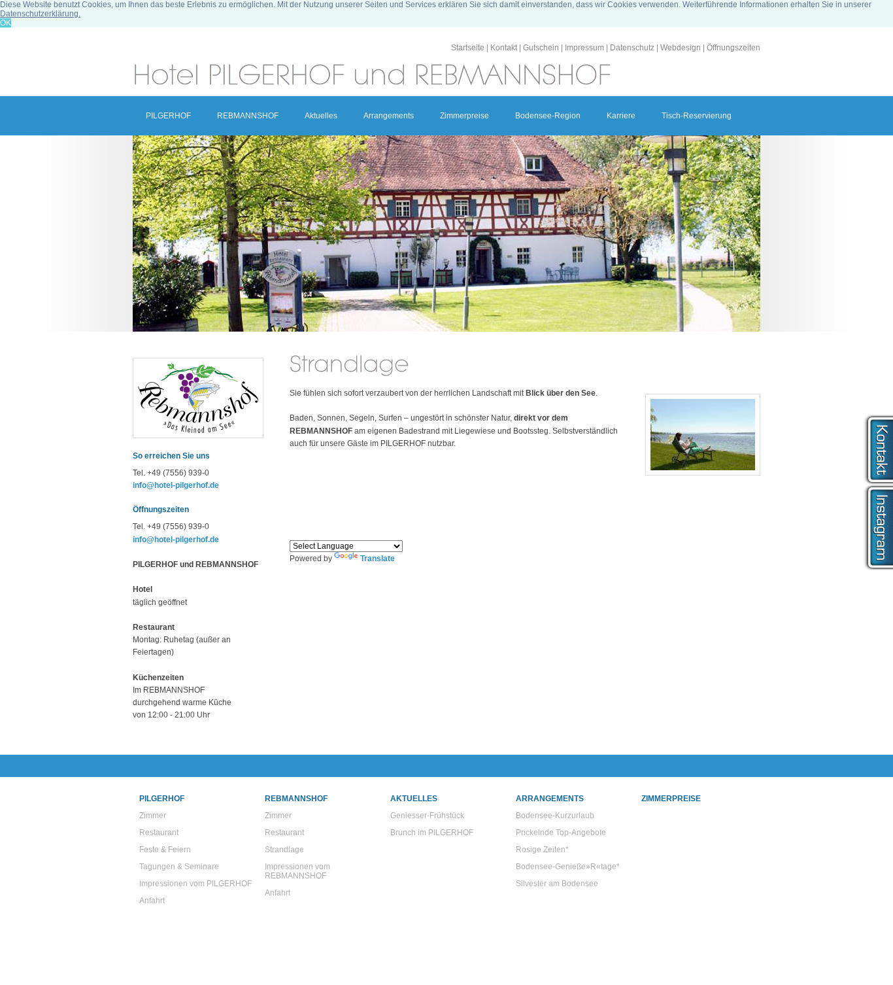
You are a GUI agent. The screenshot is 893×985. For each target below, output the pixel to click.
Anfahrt (152, 900)
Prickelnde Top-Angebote (561, 832)
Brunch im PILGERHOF (431, 832)
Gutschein (541, 47)
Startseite (467, 47)
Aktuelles (321, 115)
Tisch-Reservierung (697, 115)
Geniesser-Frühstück (427, 815)
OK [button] (5, 22)
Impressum (584, 47)
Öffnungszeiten (733, 47)
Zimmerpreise (464, 115)
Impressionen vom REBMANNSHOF (297, 871)
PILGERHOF (168, 115)
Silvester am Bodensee (557, 883)
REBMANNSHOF (247, 115)
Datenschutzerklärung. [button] (40, 13)
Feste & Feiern (165, 849)
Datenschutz (632, 47)
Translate (377, 558)
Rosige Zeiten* (542, 849)
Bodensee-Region (548, 115)
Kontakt (503, 47)
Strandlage (284, 849)
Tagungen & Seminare (179, 866)
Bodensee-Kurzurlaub (555, 815)
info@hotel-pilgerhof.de (176, 485)
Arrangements (388, 115)
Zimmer (152, 815)
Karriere (621, 115)
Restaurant (158, 832)
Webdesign (680, 47)
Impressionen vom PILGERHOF (195, 883)
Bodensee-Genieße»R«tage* (568, 866)
